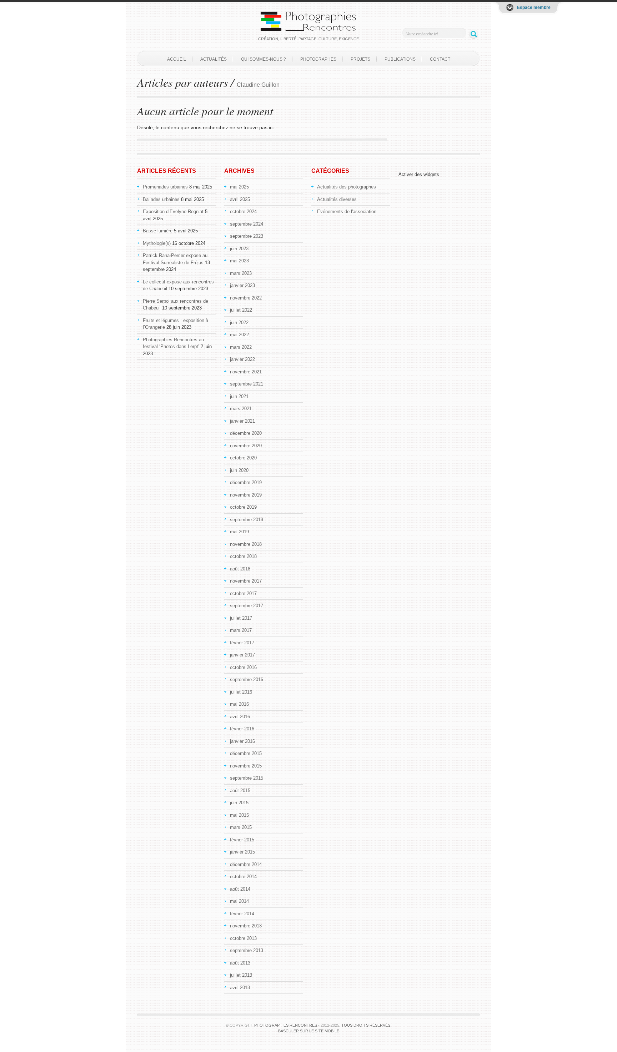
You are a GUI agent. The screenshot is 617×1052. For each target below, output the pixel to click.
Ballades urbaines (161, 199)
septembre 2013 (246, 950)
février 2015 (242, 839)
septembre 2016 (246, 679)
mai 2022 (239, 334)
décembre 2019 (246, 482)
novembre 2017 (246, 581)
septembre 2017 (246, 605)
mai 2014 (239, 901)
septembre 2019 (246, 519)
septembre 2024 (246, 224)
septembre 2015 (246, 778)
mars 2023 (241, 273)
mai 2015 (239, 815)
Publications (400, 59)
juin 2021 (239, 396)
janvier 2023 (242, 285)
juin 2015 (239, 802)
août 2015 (240, 790)
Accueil (176, 59)
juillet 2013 (241, 975)
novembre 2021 (246, 371)
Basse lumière (157, 230)
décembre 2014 (246, 864)
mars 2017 (241, 630)
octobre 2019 (243, 507)
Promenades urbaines (165, 187)
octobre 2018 (243, 556)
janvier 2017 (242, 655)
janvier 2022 (242, 359)
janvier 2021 (242, 421)
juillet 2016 (241, 692)
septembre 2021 (246, 384)
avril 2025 (240, 199)
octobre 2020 (243, 457)
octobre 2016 (243, 667)
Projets (360, 59)
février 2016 (242, 728)
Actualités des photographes (346, 187)
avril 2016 (240, 716)
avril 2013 (240, 987)
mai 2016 (239, 704)
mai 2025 (239, 187)
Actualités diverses (337, 199)
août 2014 (240, 889)
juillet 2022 (241, 310)
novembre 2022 (246, 298)
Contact (440, 59)
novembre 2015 (246, 766)
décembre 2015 (246, 753)
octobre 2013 (243, 938)
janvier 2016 (242, 741)
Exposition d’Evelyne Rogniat (173, 211)
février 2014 (242, 913)
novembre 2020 (246, 445)
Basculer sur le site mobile (308, 1031)
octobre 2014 (243, 876)
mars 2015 (241, 827)
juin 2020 (239, 470)
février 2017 (242, 642)
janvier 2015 (242, 852)
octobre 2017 (243, 593)
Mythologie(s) (157, 243)
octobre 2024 (243, 211)
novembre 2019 (246, 495)
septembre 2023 (246, 236)
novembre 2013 (246, 925)
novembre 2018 (246, 544)
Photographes (318, 59)
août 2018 (240, 569)
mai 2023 (239, 260)
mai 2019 (239, 531)
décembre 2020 (246, 433)
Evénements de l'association (346, 211)
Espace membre (534, 7)
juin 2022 (239, 322)
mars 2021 (241, 408)
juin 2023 (239, 248)
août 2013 (240, 963)
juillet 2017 (241, 618)
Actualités (213, 59)
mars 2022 (241, 347)
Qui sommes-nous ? (263, 59)
